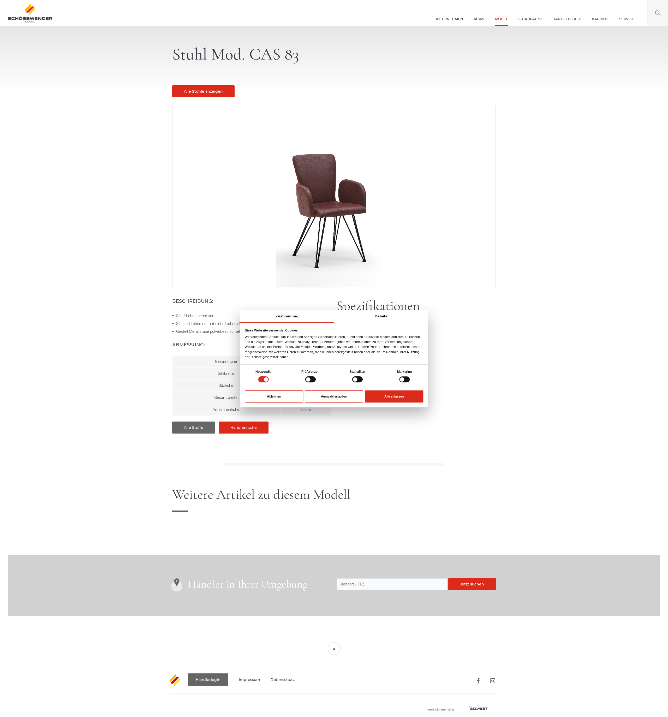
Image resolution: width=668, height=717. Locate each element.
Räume (479, 19)
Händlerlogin (208, 679)
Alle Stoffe (193, 427)
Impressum (249, 679)
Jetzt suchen (472, 584)
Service (626, 19)
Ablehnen (274, 396)
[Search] (657, 13)
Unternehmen (448, 19)
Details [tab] (381, 316)
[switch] (310, 379)
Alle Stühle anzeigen (203, 91)
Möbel (501, 19)
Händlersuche (567, 19)
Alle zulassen (394, 396)
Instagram (492, 681)
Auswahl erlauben (334, 396)
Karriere (601, 19)
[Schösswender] (30, 13)
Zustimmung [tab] (287, 316)
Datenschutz (283, 679)
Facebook (478, 681)
